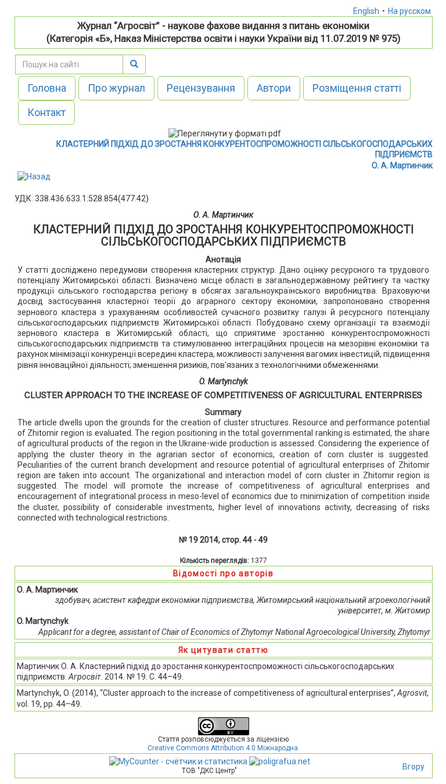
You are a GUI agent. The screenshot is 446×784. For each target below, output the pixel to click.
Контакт (46, 112)
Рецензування (201, 88)
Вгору (413, 766)
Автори (274, 88)
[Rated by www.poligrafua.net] (279, 760)
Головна (46, 88)
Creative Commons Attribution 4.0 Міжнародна (223, 748)
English (366, 11)
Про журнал (116, 88)
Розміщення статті (356, 88)
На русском (409, 11)
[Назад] (34, 175)
